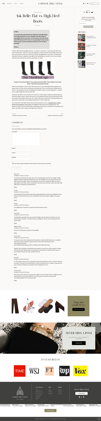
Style (40, 12)
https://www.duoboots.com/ (31, 179)
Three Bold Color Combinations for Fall (91, 37)
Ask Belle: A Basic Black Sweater (20, 115)
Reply (15, 187)
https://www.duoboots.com (43, 261)
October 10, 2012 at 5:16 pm (21, 237)
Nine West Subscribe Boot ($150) (39, 83)
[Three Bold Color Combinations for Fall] (81, 37)
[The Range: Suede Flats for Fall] (81, 46)
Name (14, 148)
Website (14, 157)
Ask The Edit (36, 12)
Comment (15, 131)
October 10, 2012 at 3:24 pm (21, 192)
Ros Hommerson (20, 104)
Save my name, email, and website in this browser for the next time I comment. (31, 163)
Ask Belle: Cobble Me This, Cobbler (55, 115)
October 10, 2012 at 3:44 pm (21, 205)
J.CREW (36, 104)
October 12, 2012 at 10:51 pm (21, 272)
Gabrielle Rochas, (52, 103)
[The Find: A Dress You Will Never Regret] (81, 64)
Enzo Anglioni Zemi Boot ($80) (38, 82)
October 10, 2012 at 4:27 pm (21, 215)
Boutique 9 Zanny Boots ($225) (22, 82)
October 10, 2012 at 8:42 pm (21, 259)
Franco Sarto (28, 104)
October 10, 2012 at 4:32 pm (21, 228)
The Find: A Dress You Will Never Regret (91, 63)
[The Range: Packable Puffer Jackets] (81, 55)
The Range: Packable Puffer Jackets (90, 54)
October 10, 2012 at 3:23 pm (21, 175)
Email (14, 152)
